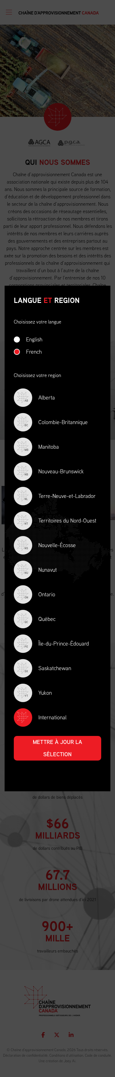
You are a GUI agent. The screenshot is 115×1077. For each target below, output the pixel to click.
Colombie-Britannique (56, 422)
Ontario (40, 594)
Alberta (40, 398)
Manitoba (42, 447)
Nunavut (41, 570)
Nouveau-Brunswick (54, 471)
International (52, 717)
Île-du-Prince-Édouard (57, 644)
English (34, 339)
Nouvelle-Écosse (50, 545)
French (34, 352)
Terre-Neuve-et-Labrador (60, 496)
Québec (40, 619)
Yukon (38, 693)
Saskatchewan (48, 668)
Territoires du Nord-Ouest (60, 521)
